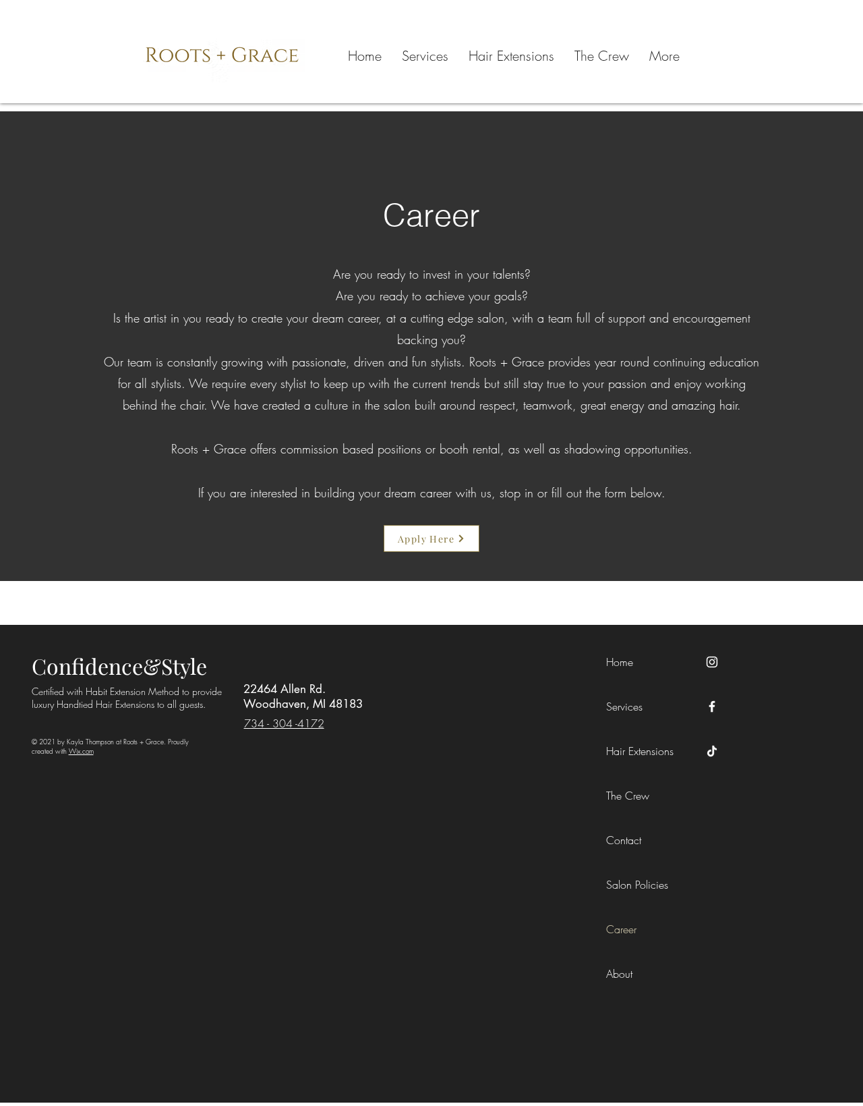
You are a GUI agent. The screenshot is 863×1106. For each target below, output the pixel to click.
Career (621, 929)
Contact (623, 840)
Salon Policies (637, 884)
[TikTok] (712, 751)
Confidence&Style (119, 665)
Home (619, 662)
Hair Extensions (640, 751)
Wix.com (81, 751)
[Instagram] (712, 662)
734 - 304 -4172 (284, 723)
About (619, 973)
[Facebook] (712, 706)
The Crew (627, 795)
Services (624, 706)
